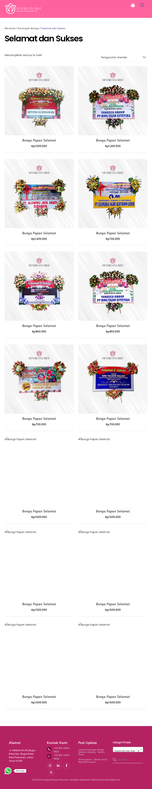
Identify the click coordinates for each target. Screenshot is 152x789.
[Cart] (133, 5)
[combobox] (128, 749)
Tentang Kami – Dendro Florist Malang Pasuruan (92, 760)
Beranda (10, 28)
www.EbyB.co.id (112, 779)
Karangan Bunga (28, 28)
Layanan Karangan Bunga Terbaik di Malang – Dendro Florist (91, 752)
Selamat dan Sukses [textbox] (127, 751)
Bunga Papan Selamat (39, 140)
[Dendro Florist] (23, 13)
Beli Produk (39, 99)
